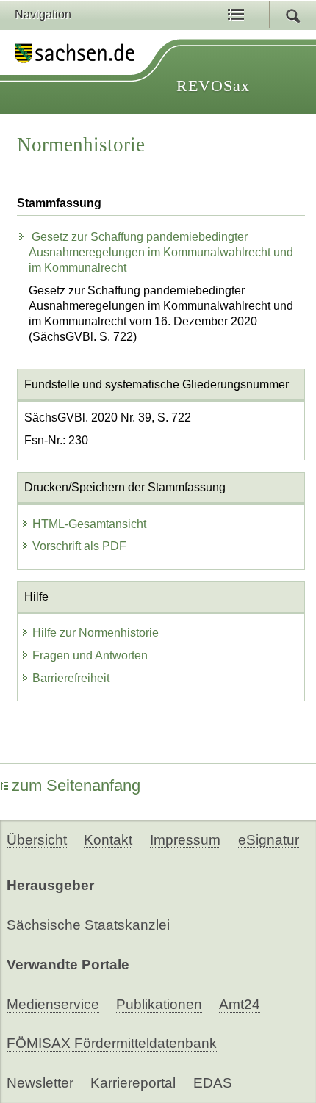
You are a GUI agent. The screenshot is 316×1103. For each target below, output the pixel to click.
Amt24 (239, 1004)
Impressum (185, 839)
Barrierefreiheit (70, 678)
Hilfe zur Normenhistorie (95, 632)
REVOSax (213, 85)
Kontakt (108, 839)
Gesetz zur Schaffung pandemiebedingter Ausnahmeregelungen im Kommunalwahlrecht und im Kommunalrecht (161, 252)
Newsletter (40, 1083)
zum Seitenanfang (76, 785)
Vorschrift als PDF (79, 546)
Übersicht (37, 839)
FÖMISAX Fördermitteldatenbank (112, 1043)
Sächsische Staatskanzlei (88, 925)
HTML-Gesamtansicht (89, 524)
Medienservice (53, 1004)
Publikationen (159, 1004)
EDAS (212, 1083)
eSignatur (268, 839)
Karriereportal (133, 1083)
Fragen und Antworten (90, 655)
